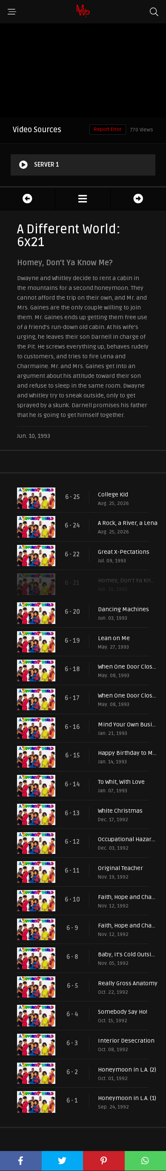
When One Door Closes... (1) (127, 695)
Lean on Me (114, 638)
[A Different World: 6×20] (27, 198)
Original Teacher (120, 868)
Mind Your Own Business (127, 724)
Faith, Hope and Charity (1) (127, 925)
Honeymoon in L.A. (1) (127, 1098)
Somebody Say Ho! (122, 1011)
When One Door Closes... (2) (127, 666)
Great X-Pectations (123, 552)
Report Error (107, 129)
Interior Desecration (126, 1040)
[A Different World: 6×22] (138, 198)
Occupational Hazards (127, 839)
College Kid (113, 494)
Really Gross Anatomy (127, 983)
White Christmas (120, 810)
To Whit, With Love (121, 781)
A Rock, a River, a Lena (127, 523)
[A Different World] (82, 198)
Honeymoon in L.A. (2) (127, 1069)
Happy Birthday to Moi (127, 753)
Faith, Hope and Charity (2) (127, 897)
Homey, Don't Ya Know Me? (127, 580)
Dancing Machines (123, 609)
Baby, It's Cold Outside (127, 954)
